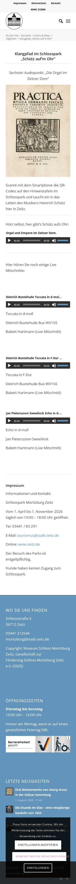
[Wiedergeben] (9, 240)
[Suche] (59, 20)
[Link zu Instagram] (61, 879)
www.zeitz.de (29, 544)
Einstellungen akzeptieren (38, 845)
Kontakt (56, 3)
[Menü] (68, 21)
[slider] (63, 240)
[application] (38, 240)
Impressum (19, 3)
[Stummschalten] (54, 240)
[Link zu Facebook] (67, 879)
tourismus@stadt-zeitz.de (38, 535)
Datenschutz (38, 3)
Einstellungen (38, 868)
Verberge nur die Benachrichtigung (41, 856)
